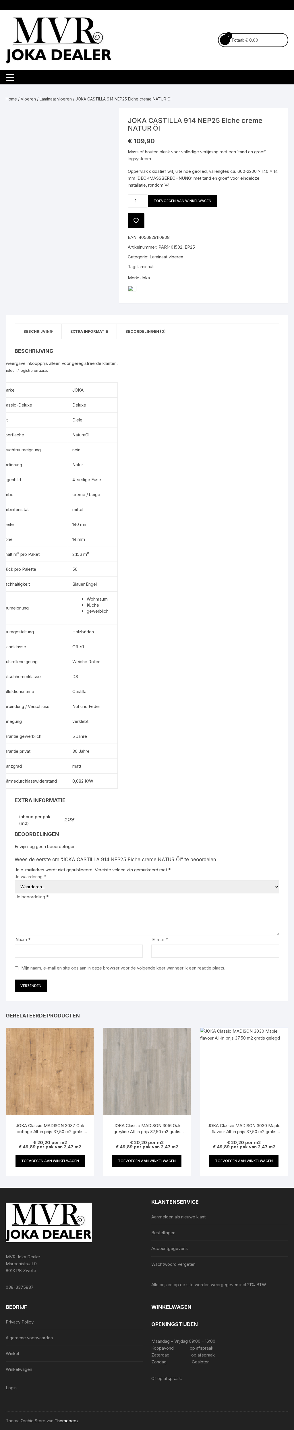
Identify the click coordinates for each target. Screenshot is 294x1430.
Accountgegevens (169, 1248)
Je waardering (30, 876)
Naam (23, 939)
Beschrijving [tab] (38, 331)
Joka (145, 277)
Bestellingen (163, 1232)
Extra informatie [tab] (89, 331)
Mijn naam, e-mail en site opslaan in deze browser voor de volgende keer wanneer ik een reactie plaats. (123, 968)
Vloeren (28, 98)
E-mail (160, 939)
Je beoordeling (32, 896)
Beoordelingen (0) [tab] (145, 331)
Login (11, 1387)
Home (11, 98)
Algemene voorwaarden (29, 1337)
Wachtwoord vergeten (173, 1264)
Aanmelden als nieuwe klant (178, 1217)
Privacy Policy (20, 1322)
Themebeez (67, 1420)
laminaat (146, 266)
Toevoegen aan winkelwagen (182, 201)
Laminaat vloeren (56, 98)
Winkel (12, 1353)
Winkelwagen (19, 1369)
